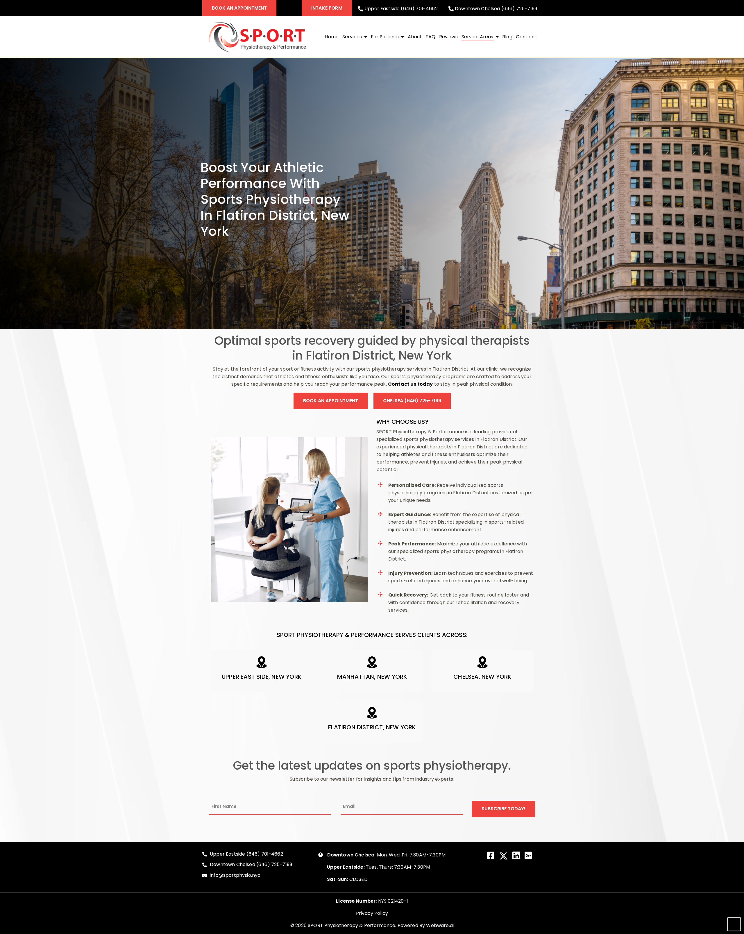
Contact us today (410, 384)
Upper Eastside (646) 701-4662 (400, 8)
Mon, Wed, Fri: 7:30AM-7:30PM (386, 855)
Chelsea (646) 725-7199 (412, 400)
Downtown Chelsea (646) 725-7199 (495, 8)
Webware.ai (440, 925)
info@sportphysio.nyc (235, 875)
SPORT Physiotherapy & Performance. (352, 925)
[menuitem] (331, 36)
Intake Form (326, 8)
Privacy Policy (372, 913)
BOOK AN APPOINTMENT (239, 8)
